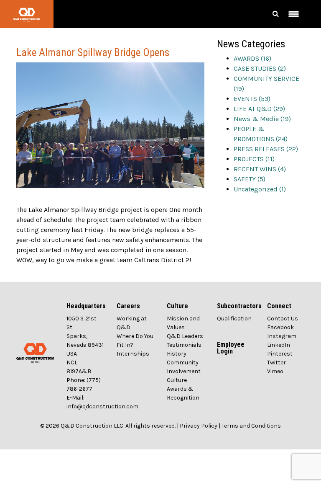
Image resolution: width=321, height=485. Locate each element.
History (176, 353)
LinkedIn (278, 344)
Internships (133, 353)
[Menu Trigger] (293, 14)
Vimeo (275, 371)
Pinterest (280, 353)
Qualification (234, 318)
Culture (177, 380)
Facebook (280, 327)
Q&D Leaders (185, 336)
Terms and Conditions (251, 425)
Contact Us (282, 318)
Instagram (281, 336)
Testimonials (184, 344)
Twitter (276, 362)
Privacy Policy (198, 425)
